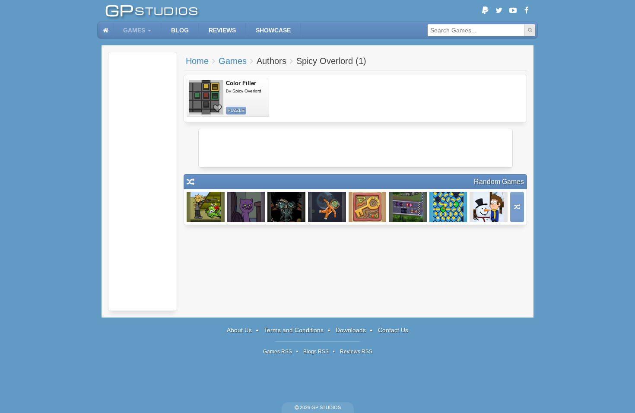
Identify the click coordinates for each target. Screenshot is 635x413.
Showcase (273, 30)
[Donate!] (485, 11)
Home (197, 61)
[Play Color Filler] (206, 97)
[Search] (529, 30)
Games (134, 30)
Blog (180, 30)
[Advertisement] (142, 181)
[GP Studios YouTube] (513, 11)
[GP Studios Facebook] (526, 11)
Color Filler (241, 83)
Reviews (222, 30)
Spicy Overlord (246, 91)
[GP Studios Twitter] (499, 11)
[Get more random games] (517, 207)
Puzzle (236, 110)
